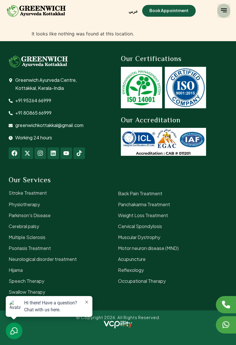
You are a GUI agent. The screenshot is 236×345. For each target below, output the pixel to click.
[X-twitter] (27, 153)
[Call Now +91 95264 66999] (226, 304)
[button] (223, 11)
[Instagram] (40, 153)
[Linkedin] (53, 153)
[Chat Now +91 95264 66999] (226, 324)
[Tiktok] (79, 153)
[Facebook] (14, 153)
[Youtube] (66, 153)
